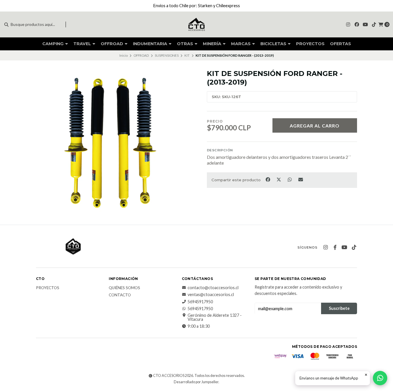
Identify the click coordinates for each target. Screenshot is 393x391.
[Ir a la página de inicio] (196, 24)
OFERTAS (340, 43)
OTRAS (185, 43)
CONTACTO (120, 295)
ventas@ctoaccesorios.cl (211, 295)
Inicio (123, 55)
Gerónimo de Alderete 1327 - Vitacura (215, 317)
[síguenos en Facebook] (357, 24)
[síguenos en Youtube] (365, 24)
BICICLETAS (273, 43)
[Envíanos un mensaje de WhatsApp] (380, 378)
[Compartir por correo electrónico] (301, 179)
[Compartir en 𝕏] (279, 179)
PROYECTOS (310, 43)
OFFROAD (112, 43)
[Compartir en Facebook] (268, 179)
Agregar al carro (314, 125)
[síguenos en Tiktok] (374, 24)
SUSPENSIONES (167, 55)
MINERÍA (212, 43)
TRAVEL (82, 43)
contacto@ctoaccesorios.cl (213, 288)
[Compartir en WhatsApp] (290, 179)
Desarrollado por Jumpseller (196, 382)
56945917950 (200, 302)
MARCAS (241, 43)
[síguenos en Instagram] (348, 24)
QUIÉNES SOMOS (124, 288)
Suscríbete (339, 308)
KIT (187, 55)
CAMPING (53, 43)
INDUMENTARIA (150, 43)
